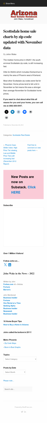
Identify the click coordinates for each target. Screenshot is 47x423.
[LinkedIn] (25, 412)
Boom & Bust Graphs (12, 347)
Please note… (8, 380)
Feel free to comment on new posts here (34, 147)
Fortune (6, 287)
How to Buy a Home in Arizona (16, 324)
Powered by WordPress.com (23, 407)
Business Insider (10, 308)
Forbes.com (8, 284)
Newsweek (7, 311)
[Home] (23, 15)
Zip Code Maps (10, 343)
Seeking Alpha (9, 305)
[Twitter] (22, 412)
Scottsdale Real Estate (21, 135)
